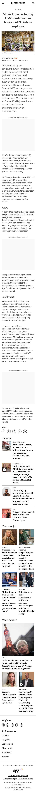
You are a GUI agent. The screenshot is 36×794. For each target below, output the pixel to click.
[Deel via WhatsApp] (9, 431)
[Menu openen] (3, 3)
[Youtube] (21, 725)
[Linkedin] (7, 725)
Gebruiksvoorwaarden (25, 779)
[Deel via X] (20, 431)
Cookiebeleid (13, 776)
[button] (10, 779)
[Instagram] (16, 725)
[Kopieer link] (3, 431)
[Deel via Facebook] (14, 431)
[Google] (3, 725)
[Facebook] (12, 725)
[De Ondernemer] (18, 3)
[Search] (33, 3)
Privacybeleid (23, 776)
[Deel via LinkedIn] (25, 431)
